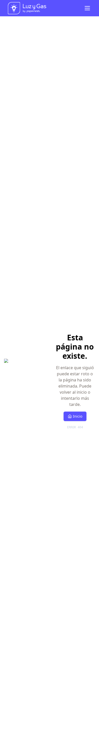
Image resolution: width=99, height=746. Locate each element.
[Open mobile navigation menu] (87, 8)
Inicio (77, 416)
